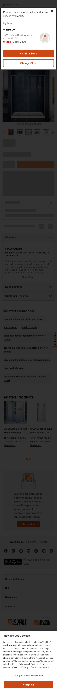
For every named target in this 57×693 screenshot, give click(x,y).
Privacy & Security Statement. (35, 667)
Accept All (28, 684)
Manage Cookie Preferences (28, 675)
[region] (28, 662)
